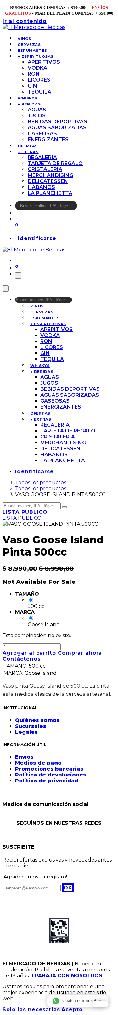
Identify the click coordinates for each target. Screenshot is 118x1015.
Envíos (24, 757)
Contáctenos (22, 659)
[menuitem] (24, 38)
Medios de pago (38, 763)
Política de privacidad (46, 781)
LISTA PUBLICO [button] (25, 512)
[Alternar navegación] (18, 275)
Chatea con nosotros (82, 1000)
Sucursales (30, 726)
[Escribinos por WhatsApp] (101, 1004)
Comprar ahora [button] (80, 653)
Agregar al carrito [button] (30, 653)
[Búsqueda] (81, 207)
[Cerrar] (6, 288)
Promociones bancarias (49, 769)
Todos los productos (40, 483)
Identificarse (37, 239)
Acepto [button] (72, 1009)
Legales (26, 732)
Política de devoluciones (50, 775)
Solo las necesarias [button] (31, 1009)
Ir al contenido (25, 21)
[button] (68, 887)
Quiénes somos (37, 720)
